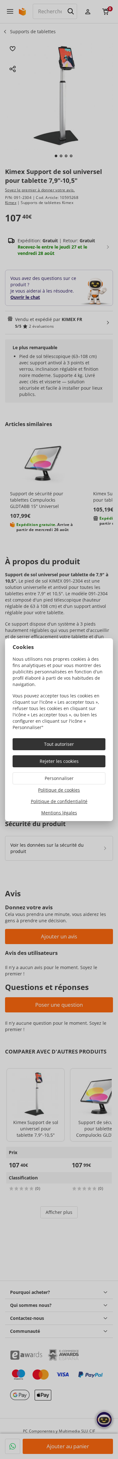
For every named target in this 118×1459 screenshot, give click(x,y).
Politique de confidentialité (59, 801)
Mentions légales (59, 813)
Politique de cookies (59, 790)
